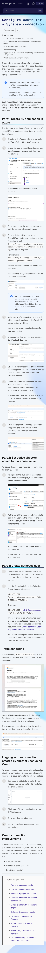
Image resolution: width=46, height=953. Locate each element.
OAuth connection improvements (16, 58)
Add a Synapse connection (22, 885)
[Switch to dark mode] (33, 3)
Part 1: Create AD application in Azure (18, 38)
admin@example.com (32, 610)
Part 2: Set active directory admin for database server (22, 42)
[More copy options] (17, 30)
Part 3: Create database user (14, 47)
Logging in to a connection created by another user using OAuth (23, 54)
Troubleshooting (9, 50)
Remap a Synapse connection (23, 893)
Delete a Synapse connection (23, 912)
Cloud (40, 4)
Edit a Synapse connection (22, 889)
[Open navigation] (28, 3)
